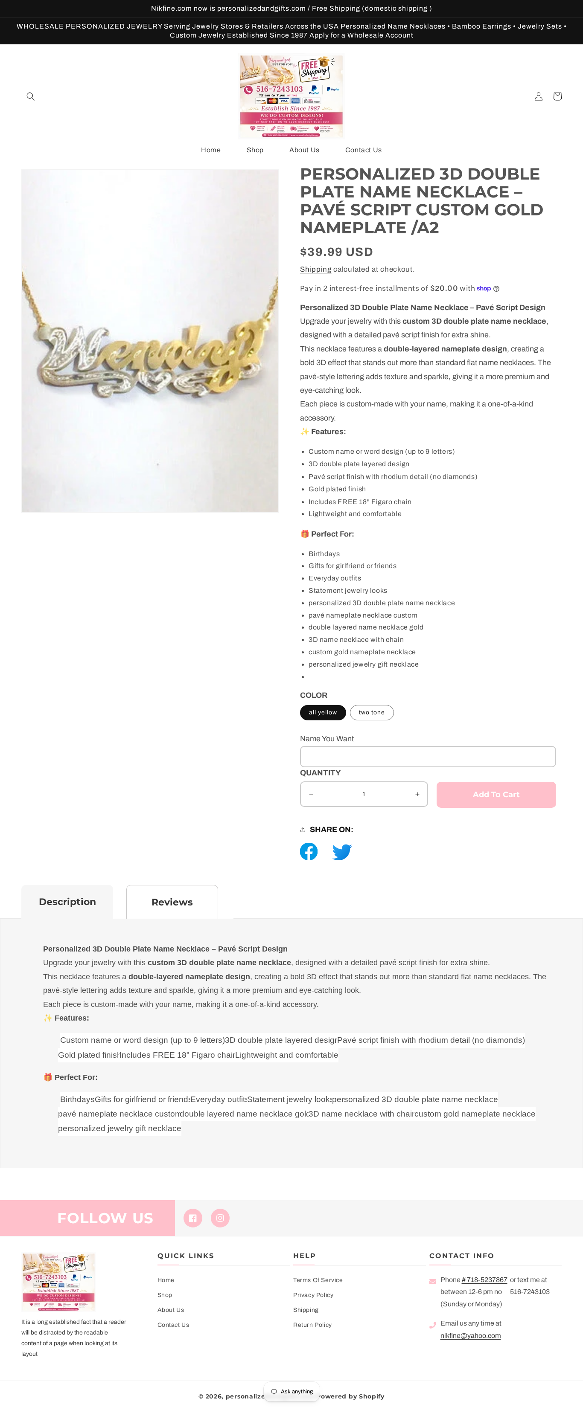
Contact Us (173, 1325)
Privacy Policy (313, 1295)
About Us (170, 1310)
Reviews (172, 902)
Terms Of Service (318, 1280)
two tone (372, 712)
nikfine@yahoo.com (470, 1335)
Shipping (316, 269)
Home (166, 1280)
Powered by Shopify (350, 1396)
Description (67, 902)
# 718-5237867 (484, 1279)
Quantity (320, 773)
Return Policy (312, 1325)
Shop (164, 1295)
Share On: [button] (331, 829)
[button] (30, 96)
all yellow (323, 712)
